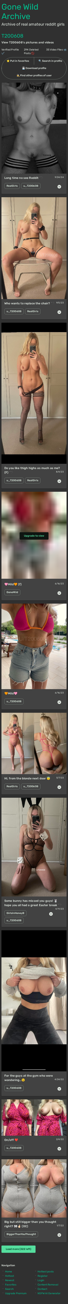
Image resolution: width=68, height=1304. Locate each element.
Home (8, 1271)
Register (43, 1275)
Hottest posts (46, 1271)
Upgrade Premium (16, 1293)
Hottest (9, 1275)
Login (41, 1280)
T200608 (12, 36)
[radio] (18, 61)
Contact (42, 1289)
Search (9, 1289)
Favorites (10, 1284)
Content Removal (48, 1284)
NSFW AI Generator (49, 1293)
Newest (9, 1280)
